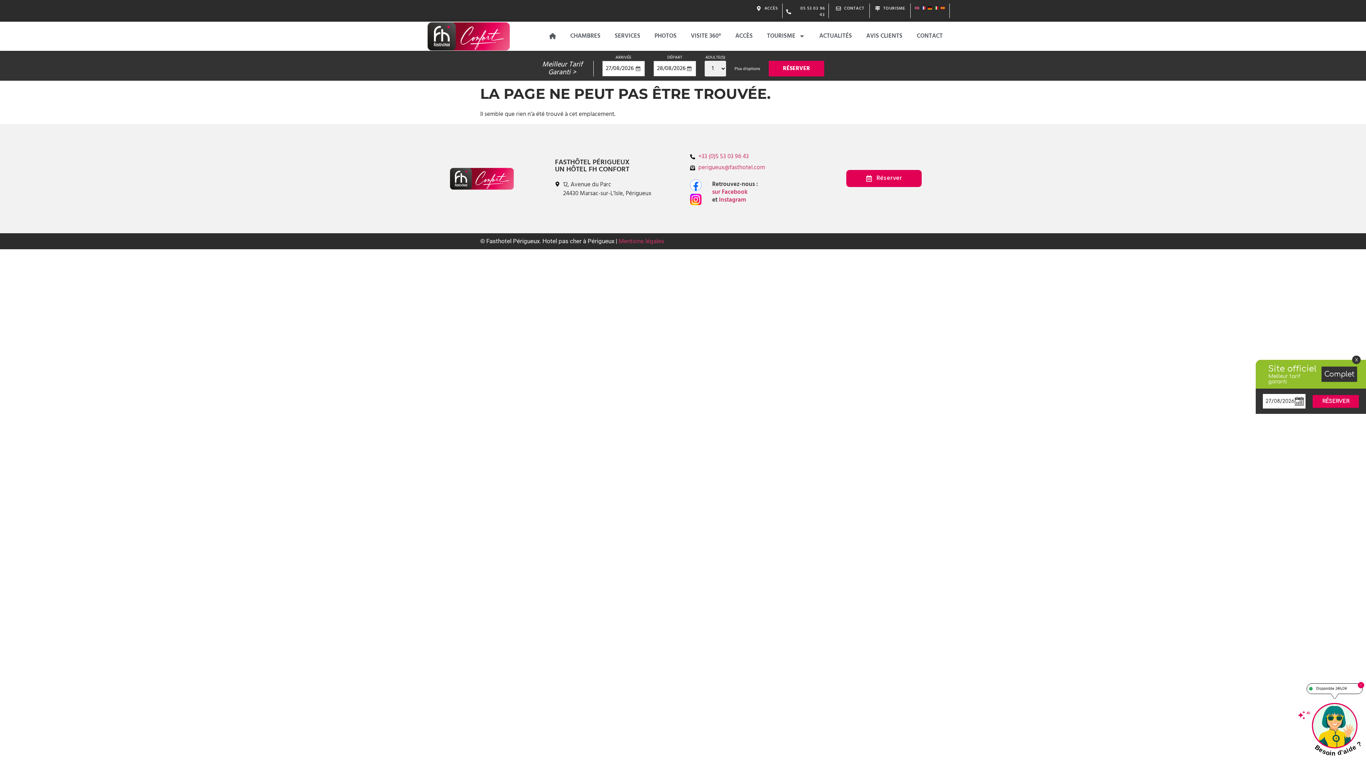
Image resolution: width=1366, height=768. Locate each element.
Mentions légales (642, 241)
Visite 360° (706, 36)
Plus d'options (747, 69)
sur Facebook (731, 192)
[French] (924, 8)
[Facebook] (695, 185)
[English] (917, 8)
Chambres (585, 36)
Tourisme (781, 36)
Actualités (835, 36)
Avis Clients (884, 36)
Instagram (732, 200)
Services (627, 36)
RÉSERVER (1335, 401)
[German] (930, 8)
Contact (930, 36)
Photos (666, 36)
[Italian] (936, 8)
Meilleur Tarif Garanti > (562, 68)
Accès (744, 36)
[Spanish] (943, 8)
